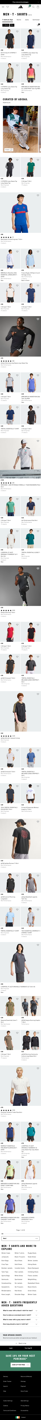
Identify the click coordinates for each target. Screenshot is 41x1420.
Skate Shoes (32, 1257)
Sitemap (23, 1381)
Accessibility (24, 1410)
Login (11, 1348)
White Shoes (19, 1276)
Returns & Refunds (26, 1376)
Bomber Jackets (7, 1268)
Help (4, 1391)
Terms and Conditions (9, 1410)
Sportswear (18, 1279)
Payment (23, 1386)
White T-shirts (19, 1253)
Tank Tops (5, 1272)
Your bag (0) (28, 1348)
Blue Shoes (18, 1260)
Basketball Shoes (33, 1283)
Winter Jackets (33, 1260)
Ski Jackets (18, 1283)
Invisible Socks (20, 1268)
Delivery (5, 1376)
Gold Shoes (18, 1264)
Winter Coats (6, 1253)
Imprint (5, 1386)
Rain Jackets (19, 1272)
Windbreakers (6, 1291)
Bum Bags (5, 1260)
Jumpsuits (5, 1257)
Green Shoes (32, 1291)
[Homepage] (20, 7)
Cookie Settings (7, 1400)
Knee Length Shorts (6, 1295)
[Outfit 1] (20, 129)
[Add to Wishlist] (17, 32)
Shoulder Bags (20, 1294)
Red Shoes (18, 1291)
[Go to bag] (38, 7)
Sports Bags (6, 1276)
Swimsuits (5, 1279)
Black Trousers (20, 1257)
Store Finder (24, 1391)
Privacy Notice (25, 1405)
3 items (7, 149)
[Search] (33, 7)
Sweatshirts (5, 1287)
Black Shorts (32, 1287)
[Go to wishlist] (7, 7)
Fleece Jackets (33, 1276)
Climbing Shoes (33, 1272)
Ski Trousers (19, 1287)
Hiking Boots (32, 1264)
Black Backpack (33, 1268)
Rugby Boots (32, 1253)
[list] (20, 20)
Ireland (23, 1417)
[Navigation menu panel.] (3, 7)
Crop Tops (5, 1264)
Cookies (5, 1405)
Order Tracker (7, 1381)
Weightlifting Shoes (32, 1280)
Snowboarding (6, 1283)
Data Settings (25, 1400)
